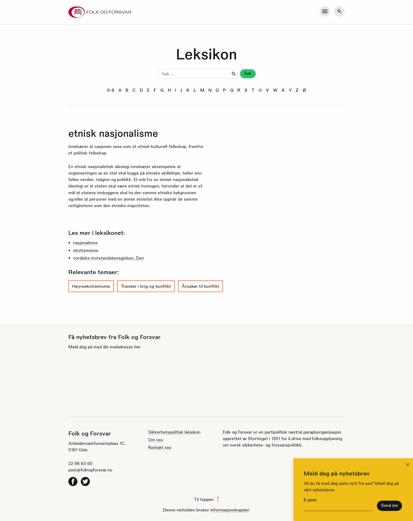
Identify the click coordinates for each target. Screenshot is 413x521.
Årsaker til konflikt (200, 286)
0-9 (110, 89)
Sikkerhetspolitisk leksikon (174, 431)
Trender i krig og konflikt (146, 286)
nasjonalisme (85, 242)
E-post (310, 499)
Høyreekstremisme (91, 286)
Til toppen (204, 499)
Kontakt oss (159, 447)
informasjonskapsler (229, 509)
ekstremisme (85, 250)
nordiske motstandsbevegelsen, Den (108, 257)
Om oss (155, 439)
